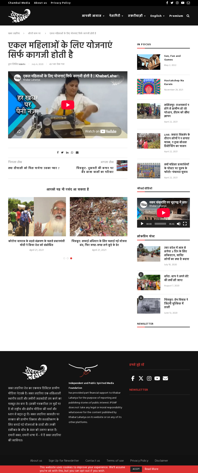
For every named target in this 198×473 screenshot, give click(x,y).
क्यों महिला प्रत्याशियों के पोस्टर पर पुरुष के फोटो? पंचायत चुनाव (176, 168)
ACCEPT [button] (136, 469)
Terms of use (115, 460)
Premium (176, 16)
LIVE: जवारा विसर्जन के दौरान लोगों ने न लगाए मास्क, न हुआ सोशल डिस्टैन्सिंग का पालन (177, 140)
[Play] (142, 224)
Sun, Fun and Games (172, 58)
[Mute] (179, 224)
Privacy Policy (61, 3)
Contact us (92, 460)
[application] (163, 213)
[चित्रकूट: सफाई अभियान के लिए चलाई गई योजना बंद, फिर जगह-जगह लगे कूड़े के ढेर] (99, 216)
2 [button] (68, 258)
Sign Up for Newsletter (64, 460)
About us (40, 3)
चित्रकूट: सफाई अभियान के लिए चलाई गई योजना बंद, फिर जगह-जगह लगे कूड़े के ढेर (99, 243)
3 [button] (71, 258)
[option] (36, 224)
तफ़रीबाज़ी (136, 16)
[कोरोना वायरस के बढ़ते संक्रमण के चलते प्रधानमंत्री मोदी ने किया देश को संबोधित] (36, 216)
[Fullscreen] (185, 224)
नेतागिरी (115, 16)
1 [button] (64, 258)
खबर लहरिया (14, 33)
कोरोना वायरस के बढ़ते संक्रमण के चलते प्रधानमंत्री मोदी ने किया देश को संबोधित (36, 243)
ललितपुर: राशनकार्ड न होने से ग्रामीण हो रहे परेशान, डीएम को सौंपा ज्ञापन (176, 110)
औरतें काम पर (34, 33)
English (156, 16)
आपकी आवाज (92, 16)
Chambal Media (19, 3)
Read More (151, 469)
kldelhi (22, 64)
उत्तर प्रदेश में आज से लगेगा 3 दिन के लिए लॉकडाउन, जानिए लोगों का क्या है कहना (176, 253)
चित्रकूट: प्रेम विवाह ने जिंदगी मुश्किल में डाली (176, 304)
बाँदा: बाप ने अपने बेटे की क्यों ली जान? (176, 278)
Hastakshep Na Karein (174, 82)
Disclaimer (161, 460)
